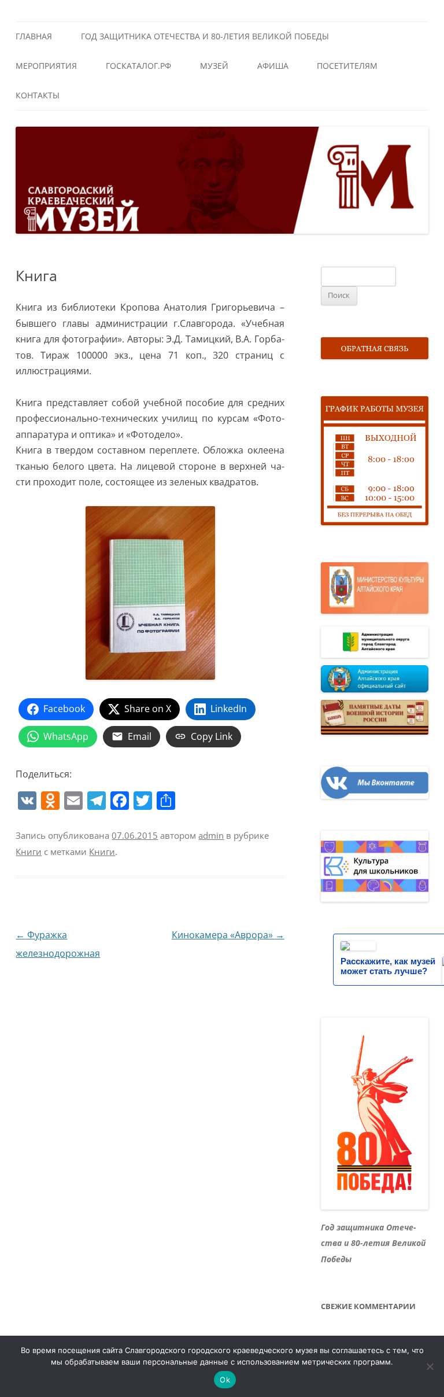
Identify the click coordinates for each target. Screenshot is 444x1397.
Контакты (38, 95)
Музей (214, 65)
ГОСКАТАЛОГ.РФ (138, 65)
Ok (225, 1379)
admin (211, 835)
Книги (29, 851)
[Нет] (429, 1366)
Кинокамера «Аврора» (228, 934)
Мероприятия (46, 65)
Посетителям (347, 65)
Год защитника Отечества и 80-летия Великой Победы (205, 36)
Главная (34, 36)
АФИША (272, 65)
